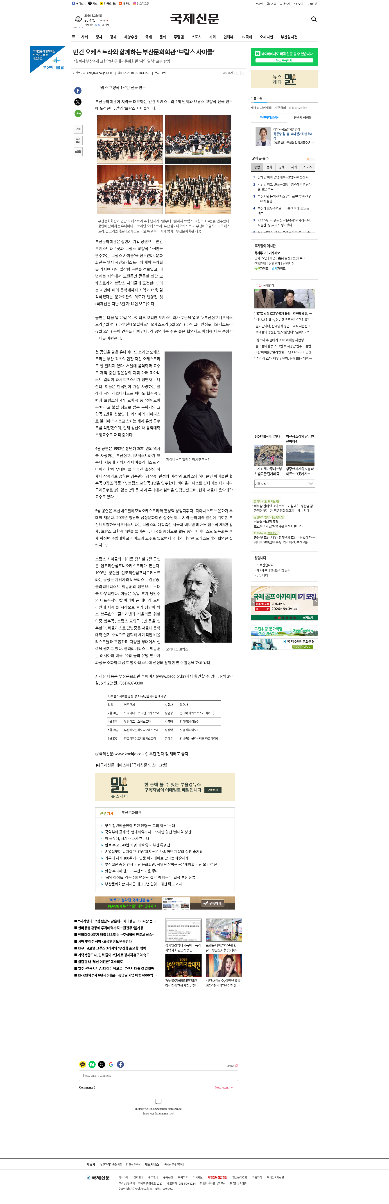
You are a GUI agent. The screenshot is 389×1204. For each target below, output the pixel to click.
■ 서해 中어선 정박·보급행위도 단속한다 (103, 941)
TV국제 (246, 36)
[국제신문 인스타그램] (149, 765)
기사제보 (198, 1177)
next (315, 602)
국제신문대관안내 (174, 1164)
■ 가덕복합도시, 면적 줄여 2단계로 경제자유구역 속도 (111, 954)
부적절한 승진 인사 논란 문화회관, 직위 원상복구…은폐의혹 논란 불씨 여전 (161, 864)
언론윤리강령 (239, 1177)
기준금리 (280, 107)
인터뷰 (228, 36)
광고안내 (153, 1177)
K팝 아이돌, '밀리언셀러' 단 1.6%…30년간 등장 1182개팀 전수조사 (299, 352)
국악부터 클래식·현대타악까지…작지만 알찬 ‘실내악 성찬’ (148, 831)
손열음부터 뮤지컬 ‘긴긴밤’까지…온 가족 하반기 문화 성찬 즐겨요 (154, 851)
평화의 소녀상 (298, 107)
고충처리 (257, 1177)
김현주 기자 (79, 73)
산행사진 (288, 263)
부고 (302, 258)
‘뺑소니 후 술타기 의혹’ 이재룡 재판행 (280, 340)
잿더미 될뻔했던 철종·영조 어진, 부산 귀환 (281, 542)
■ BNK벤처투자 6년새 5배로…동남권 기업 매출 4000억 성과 (117, 975)
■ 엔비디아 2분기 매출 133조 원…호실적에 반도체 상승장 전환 (118, 934)
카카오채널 (110, 3)
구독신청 (312, 4)
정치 (99, 36)
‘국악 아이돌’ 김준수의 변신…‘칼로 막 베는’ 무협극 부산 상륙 (150, 877)
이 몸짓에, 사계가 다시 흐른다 (127, 838)
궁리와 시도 (266, 501)
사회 (84, 36)
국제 (148, 36)
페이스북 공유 (78, 91)
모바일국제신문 (275, 1177)
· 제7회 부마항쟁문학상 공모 (272, 570)
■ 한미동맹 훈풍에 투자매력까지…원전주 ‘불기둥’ (109, 927)
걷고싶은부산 (133, 1164)
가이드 (261, 268)
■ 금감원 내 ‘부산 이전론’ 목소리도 (98, 961)
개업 (272, 258)
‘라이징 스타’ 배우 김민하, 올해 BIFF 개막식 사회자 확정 (291, 358)
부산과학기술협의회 (111, 1164)
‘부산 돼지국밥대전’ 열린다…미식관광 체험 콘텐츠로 (182, 985)
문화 (163, 36)
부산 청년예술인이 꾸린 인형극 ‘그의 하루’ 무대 (140, 825)
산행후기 (274, 263)
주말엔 (179, 36)
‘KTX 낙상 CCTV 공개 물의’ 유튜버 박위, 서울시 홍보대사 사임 (296, 313)
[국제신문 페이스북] (115, 765)
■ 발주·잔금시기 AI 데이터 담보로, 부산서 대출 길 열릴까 (114, 968)
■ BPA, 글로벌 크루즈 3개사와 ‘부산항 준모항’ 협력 (110, 948)
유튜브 (126, 3)
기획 (212, 36)
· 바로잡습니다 (264, 565)
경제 (113, 36)
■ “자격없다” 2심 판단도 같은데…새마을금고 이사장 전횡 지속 (118, 921)
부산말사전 (289, 36)
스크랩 (78, 152)
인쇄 (78, 130)
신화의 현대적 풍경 (266, 521)
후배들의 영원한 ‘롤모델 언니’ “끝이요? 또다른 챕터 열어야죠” (296, 332)
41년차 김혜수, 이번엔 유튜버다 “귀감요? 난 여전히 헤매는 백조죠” (223, 985)
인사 (257, 258)
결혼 (280, 258)
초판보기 (298, 4)
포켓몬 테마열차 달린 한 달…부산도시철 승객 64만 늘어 (222, 950)
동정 (295, 258)
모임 (265, 258)
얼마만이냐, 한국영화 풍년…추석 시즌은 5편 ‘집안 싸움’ (292, 326)
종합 (257, 167)
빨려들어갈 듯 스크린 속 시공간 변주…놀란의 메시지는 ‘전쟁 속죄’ (298, 346)
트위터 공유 (78, 103)
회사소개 (123, 1177)
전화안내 (138, 1177)
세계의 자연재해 (261, 107)
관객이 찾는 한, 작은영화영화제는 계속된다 (281, 510)
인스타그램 (143, 3)
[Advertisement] (199, 266)
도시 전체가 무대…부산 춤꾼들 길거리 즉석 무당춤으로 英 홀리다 (268, 473)
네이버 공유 (78, 114)
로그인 (259, 4)
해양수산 (131, 36)
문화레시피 (266, 533)
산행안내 (260, 263)
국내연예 (264, 285)
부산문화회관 (132, 812)
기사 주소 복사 (78, 141)
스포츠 (196, 36)
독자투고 (183, 1177)
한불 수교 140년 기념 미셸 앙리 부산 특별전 (137, 845)
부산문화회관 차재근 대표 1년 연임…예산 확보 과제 (143, 884)
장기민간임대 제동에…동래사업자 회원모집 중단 (183, 948)
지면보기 (285, 4)
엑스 (95, 3)
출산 (287, 258)
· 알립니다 (261, 575)
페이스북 (81, 3)
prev (253, 602)
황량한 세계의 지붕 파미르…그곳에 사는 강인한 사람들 (300, 473)
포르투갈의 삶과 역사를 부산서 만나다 (278, 526)
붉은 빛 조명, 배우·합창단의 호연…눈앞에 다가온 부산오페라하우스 (297, 537)
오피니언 (266, 36)
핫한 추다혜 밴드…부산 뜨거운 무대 (131, 870)
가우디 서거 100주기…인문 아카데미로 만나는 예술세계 (147, 858)
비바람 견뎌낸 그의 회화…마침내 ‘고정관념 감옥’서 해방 (290, 505)
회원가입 (271, 4)
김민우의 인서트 (269, 517)
